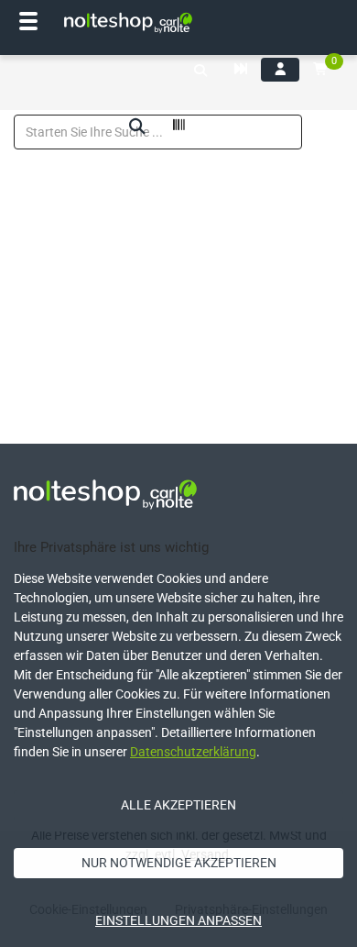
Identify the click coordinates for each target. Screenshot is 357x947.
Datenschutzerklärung (193, 751)
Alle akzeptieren (178, 805)
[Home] (128, 23)
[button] (200, 70)
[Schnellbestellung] (241, 70)
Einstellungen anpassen (178, 920)
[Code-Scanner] (178, 127)
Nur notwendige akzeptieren (178, 862)
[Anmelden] (280, 70)
